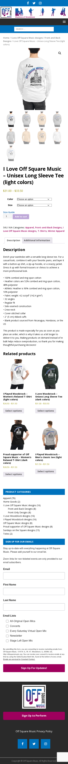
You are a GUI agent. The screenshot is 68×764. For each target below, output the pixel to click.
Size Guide (9, 212)
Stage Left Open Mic (21, 640)
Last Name (9, 600)
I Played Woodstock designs (17, 519)
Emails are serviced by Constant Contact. (19, 659)
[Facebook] (28, 3)
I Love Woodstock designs (16, 515)
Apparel (29, 227)
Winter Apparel (56, 230)
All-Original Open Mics (22, 621)
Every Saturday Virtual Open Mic (28, 631)
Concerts (15, 626)
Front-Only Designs (18, 512)
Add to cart (21, 216)
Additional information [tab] (37, 240)
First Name (9, 584)
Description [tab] (13, 240)
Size (10, 205)
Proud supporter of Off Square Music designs (26, 526)
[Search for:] (34, 28)
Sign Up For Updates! (34, 668)
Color (10, 199)
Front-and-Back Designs (48, 227)
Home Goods (10, 501)
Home (6, 37)
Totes (6, 533)
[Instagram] (40, 3)
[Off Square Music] (34, 16)
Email (6, 569)
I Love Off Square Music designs (27, 37)
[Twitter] (34, 3)
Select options (13, 410)
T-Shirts (42, 230)
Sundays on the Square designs (19, 530)
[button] (63, 21)
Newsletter (16, 635)
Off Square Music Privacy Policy (34, 731)
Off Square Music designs (16, 523)
